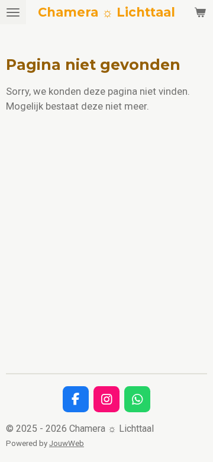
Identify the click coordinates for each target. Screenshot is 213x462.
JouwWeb (66, 443)
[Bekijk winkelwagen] (200, 12)
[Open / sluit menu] (13, 12)
